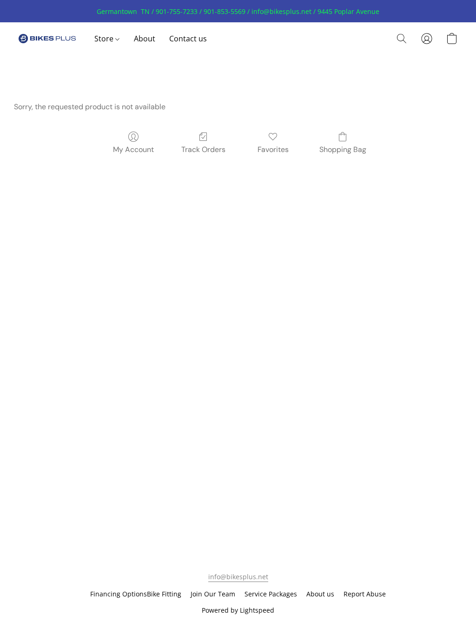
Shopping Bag (342, 149)
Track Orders (203, 149)
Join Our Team (213, 593)
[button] (47, 38)
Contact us (188, 38)
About (144, 38)
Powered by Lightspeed (238, 610)
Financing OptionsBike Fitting (135, 593)
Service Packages (271, 593)
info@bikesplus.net (238, 576)
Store (104, 38)
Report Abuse (365, 593)
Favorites (273, 149)
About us (320, 593)
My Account (133, 149)
